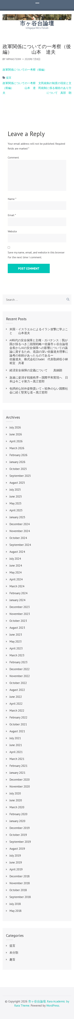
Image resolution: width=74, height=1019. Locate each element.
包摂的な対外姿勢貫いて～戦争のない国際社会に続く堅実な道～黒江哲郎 (38, 390)
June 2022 (15, 696)
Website (12, 231)
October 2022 (18, 683)
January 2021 (17, 772)
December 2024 (19, 524)
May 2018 (15, 910)
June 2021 (15, 745)
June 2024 (15, 565)
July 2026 (15, 427)
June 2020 (15, 800)
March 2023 (16, 655)
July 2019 (15, 855)
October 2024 (18, 538)
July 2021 (15, 738)
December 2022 (19, 669)
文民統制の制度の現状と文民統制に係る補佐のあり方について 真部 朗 (54, 87)
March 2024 (16, 586)
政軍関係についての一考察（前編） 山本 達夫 (19, 87)
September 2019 (20, 841)
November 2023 (19, 614)
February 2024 (18, 593)
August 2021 (17, 731)
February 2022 (18, 717)
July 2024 (15, 558)
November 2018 (19, 883)
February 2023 (18, 662)
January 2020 (17, 821)
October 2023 (18, 620)
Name (12, 199)
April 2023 (16, 648)
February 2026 (18, 455)
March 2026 (16, 448)
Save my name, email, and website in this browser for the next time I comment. (36, 255)
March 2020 (16, 807)
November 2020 (19, 786)
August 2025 (17, 482)
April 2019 (16, 869)
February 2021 (18, 765)
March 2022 (16, 710)
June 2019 (15, 862)
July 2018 (15, 904)
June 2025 (15, 496)
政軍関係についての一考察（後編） (25, 69)
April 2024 (16, 579)
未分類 (13, 952)
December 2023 (19, 607)
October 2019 (18, 835)
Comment (13, 157)
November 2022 (19, 676)
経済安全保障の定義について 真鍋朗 (35, 370)
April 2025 (16, 510)
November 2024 (19, 531)
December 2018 (19, 876)
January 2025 (17, 517)
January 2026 (17, 462)
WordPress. (53, 1005)
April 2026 (16, 441)
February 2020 (18, 814)
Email (12, 215)
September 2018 (20, 897)
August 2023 (17, 627)
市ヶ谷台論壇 (37, 23)
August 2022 (17, 690)
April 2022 (16, 703)
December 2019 (19, 828)
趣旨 (12, 959)
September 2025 (20, 475)
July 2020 (15, 793)
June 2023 (15, 634)
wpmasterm (13, 59)
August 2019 (17, 848)
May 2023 (15, 641)
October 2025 (18, 469)
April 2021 (16, 752)
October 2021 (18, 724)
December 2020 (19, 779)
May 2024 (15, 572)
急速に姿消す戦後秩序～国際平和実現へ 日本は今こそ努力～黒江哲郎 (38, 379)
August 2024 (17, 551)
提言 (8, 77)
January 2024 (17, 600)
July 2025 (15, 489)
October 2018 (18, 890)
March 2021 (16, 759)
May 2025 (15, 503)
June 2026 (15, 434)
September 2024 (20, 545)
